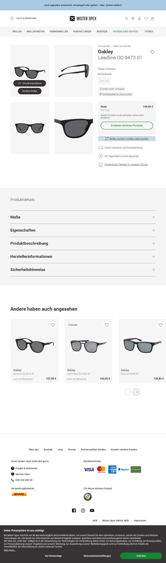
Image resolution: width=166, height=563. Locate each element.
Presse (72, 449)
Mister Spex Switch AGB (115, 520)
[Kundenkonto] (139, 18)
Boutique (102, 31)
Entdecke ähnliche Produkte (127, 125)
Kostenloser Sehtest (125, 31)
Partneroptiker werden (93, 449)
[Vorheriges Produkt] (127, 392)
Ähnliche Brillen (29, 91)
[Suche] (126, 18)
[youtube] (92, 510)
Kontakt (48, 449)
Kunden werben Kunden (124, 449)
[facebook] (73, 510)
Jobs (60, 449)
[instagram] (83, 510)
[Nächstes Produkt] (136, 392)
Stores (149, 31)
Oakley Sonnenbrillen (122, 46)
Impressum (140, 520)
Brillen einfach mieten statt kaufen (128, 138)
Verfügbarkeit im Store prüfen (117, 94)
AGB (95, 520)
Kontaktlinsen (82, 31)
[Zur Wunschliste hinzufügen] (152, 52)
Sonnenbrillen (59, 31)
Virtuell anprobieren (32, 83)
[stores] (133, 18)
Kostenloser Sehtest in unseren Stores (126, 164)
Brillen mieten (35, 31)
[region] (83, 354)
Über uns (34, 449)
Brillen (17, 31)
